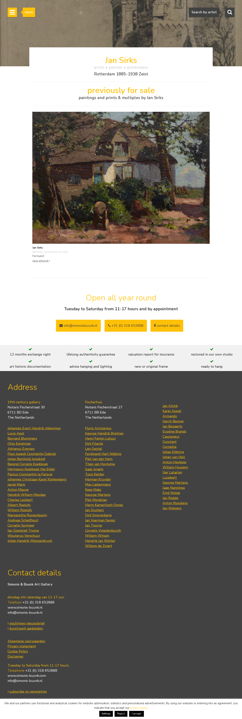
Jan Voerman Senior (100, 520)
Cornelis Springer (21, 525)
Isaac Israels (94, 469)
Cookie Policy (18, 651)
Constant (170, 441)
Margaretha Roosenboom (27, 515)
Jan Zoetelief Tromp (23, 530)
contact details (168, 325)
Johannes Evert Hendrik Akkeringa (34, 428)
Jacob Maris (16, 484)
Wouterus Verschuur (24, 535)
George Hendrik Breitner (104, 433)
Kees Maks (93, 489)
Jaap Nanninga (174, 487)
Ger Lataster (172, 472)
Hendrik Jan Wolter (100, 540)
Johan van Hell (174, 457)
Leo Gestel (93, 448)
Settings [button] (106, 713)
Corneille (170, 447)
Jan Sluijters (94, 510)
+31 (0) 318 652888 (127, 325)
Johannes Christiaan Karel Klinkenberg (37, 479)
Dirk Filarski (94, 443)
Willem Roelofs (20, 510)
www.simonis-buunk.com (27, 675)
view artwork (40, 261)
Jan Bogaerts (172, 426)
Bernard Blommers (22, 438)
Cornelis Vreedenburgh (103, 530)
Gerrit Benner (173, 421)
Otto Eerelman (19, 443)
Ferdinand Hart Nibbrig (103, 454)
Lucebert (170, 477)
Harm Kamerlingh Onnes (104, 505)
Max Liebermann (98, 484)
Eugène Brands (174, 431)
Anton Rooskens (175, 503)
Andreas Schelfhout (23, 520)
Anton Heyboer (175, 462)
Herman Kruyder (98, 479)
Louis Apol (16, 433)
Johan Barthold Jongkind (26, 459)
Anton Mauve (18, 489)
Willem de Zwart (98, 546)
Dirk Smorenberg (98, 515)
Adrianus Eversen (21, 448)
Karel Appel (172, 411)
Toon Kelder (94, 474)
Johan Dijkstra (173, 452)
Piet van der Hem (98, 459)
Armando (170, 416)
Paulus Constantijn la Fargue (30, 474)
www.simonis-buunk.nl (25, 607)
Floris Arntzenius (98, 428)
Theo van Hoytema (100, 464)
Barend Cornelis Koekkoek (28, 464)
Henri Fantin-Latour (100, 438)
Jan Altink (170, 406)
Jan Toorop (93, 525)
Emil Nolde (171, 493)
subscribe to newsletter (28, 691)
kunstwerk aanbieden (26, 628)
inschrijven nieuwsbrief (27, 623)
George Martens (97, 494)
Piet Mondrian (96, 500)
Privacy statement (22, 646)
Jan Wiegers (172, 508)
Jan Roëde (170, 498)
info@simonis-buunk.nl (25, 612)
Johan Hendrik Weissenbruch (30, 540)
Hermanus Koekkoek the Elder (31, 469)
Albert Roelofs (19, 505)
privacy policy (138, 708)
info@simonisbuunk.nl (80, 325)
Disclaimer (16, 656)
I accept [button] (136, 713)
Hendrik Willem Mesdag (27, 494)
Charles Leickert (20, 500)
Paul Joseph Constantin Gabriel (32, 454)
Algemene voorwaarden (26, 641)
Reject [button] (121, 713)
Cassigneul (171, 436)
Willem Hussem (175, 467)
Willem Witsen (97, 535)
